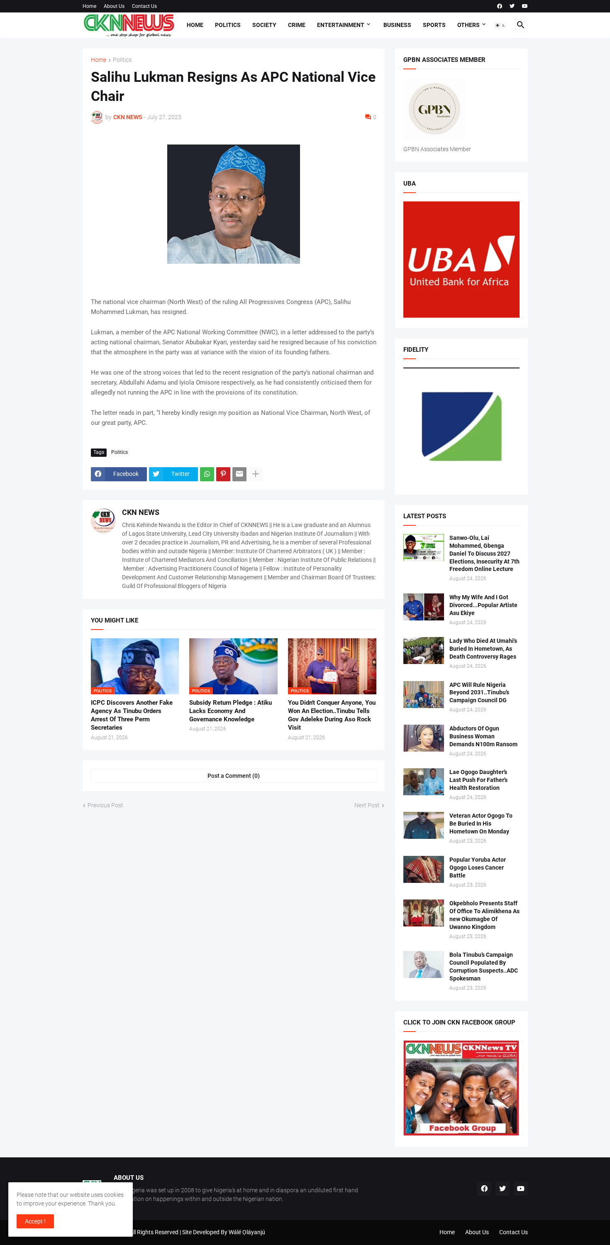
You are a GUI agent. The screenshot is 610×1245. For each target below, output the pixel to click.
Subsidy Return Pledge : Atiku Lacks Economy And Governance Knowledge (230, 711)
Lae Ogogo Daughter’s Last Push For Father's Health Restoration (478, 780)
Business (397, 25)
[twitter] (512, 6)
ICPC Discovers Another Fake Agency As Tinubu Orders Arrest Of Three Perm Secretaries (132, 715)
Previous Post (105, 805)
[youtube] (525, 6)
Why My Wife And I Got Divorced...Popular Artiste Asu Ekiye (483, 605)
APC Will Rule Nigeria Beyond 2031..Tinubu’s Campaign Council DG (479, 692)
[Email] (239, 474)
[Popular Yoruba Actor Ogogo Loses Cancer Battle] (423, 869)
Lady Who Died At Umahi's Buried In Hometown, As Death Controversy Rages (483, 648)
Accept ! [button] (35, 1221)
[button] (500, 25)
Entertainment (340, 25)
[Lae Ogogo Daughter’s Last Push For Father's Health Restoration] (423, 781)
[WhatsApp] (207, 474)
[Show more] (256, 474)
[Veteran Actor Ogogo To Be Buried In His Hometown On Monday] (423, 825)
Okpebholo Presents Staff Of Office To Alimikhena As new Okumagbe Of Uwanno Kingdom (484, 915)
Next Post (367, 805)
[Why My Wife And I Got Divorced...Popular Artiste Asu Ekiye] (423, 606)
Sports (434, 25)
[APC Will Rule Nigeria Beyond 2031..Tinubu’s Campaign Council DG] (423, 694)
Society (264, 25)
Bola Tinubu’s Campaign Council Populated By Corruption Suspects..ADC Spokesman (483, 966)
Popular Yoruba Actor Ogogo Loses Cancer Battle (477, 867)
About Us (114, 6)
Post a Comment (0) (233, 775)
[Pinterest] (223, 474)
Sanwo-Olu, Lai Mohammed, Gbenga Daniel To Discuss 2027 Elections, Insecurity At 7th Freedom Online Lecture (484, 553)
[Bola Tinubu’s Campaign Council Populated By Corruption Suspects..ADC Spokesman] (423, 964)
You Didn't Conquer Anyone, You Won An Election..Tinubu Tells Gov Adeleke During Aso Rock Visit (332, 715)
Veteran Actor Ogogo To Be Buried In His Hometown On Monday (480, 823)
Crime (296, 25)
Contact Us (144, 6)
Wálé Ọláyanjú (247, 1232)
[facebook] (499, 6)
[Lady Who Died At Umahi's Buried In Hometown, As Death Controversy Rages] (423, 650)
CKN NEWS (140, 512)
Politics (228, 25)
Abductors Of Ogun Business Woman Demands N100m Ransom (483, 736)
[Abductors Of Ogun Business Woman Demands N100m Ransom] (423, 738)
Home (89, 6)
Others (468, 25)
